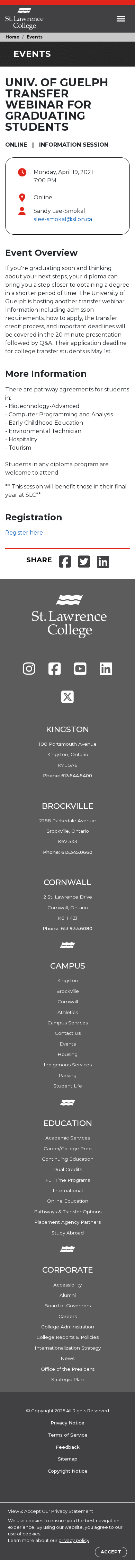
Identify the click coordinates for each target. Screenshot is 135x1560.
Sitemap (68, 1459)
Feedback (68, 1447)
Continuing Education (67, 1159)
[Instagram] (30, 672)
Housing (67, 1054)
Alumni (68, 1295)
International (68, 1190)
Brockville (67, 991)
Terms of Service (68, 1435)
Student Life (67, 1086)
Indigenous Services (68, 1064)
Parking (67, 1075)
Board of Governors (67, 1305)
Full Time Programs (67, 1180)
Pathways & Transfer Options (67, 1211)
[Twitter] (67, 700)
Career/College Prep (68, 1148)
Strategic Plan (67, 1379)
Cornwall (67, 1001)
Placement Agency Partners (67, 1222)
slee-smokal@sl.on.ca (63, 219)
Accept (111, 1551)
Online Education (67, 1201)
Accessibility (67, 1285)
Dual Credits (67, 1169)
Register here (24, 532)
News (67, 1358)
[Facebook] (55, 672)
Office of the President (67, 1369)
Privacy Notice (67, 1422)
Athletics (67, 1012)
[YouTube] (81, 672)
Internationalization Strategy (68, 1348)
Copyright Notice (68, 1471)
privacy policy (73, 1540)
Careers (67, 1316)
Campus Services (67, 1022)
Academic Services (67, 1138)
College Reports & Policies (67, 1337)
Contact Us (68, 1033)
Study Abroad (68, 1233)
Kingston (67, 980)
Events (35, 37)
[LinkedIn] (106, 672)
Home (12, 37)
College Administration (67, 1326)
